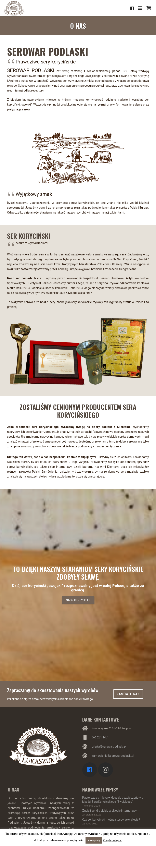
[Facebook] (132, 8)
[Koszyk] (148, 8)
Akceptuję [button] (94, 840)
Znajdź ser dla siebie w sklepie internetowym (110, 810)
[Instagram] (105, 769)
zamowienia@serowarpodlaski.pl (113, 755)
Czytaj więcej (112, 840)
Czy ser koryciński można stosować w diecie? (111, 819)
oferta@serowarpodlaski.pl (109, 746)
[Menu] (140, 8)
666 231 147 (99, 737)
